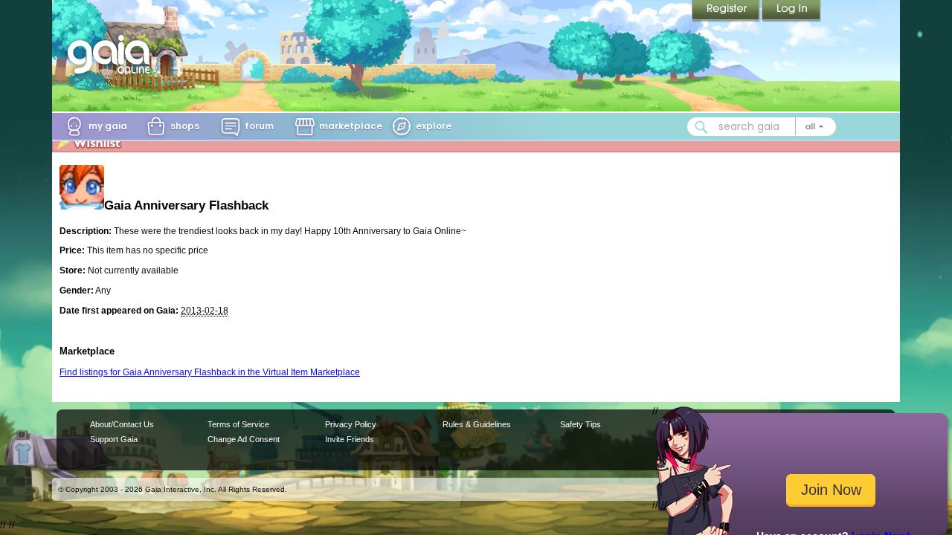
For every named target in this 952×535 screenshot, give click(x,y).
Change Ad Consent (244, 439)
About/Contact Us (122, 424)
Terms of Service (238, 424)
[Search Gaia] (701, 127)
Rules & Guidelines (477, 424)
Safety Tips (580, 424)
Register (727, 11)
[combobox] (761, 126)
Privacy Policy (350, 424)
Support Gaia (114, 439)
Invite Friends (349, 439)
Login (791, 11)
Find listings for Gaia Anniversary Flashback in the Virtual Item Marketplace (210, 372)
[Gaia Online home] (112, 54)
